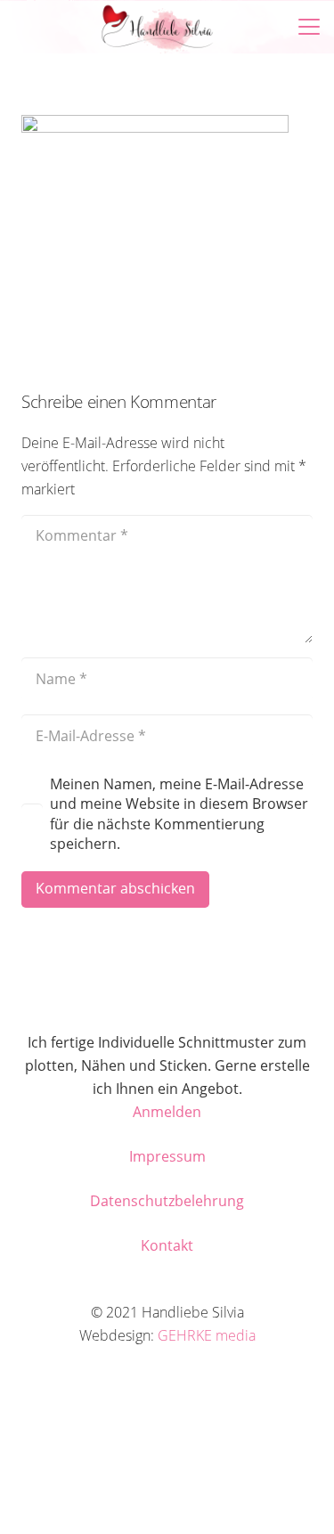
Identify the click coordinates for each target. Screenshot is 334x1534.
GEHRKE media (207, 1335)
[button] (25, 26)
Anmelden (167, 1112)
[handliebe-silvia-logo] (157, 26)
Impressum (167, 1156)
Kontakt (167, 1245)
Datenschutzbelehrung (167, 1201)
